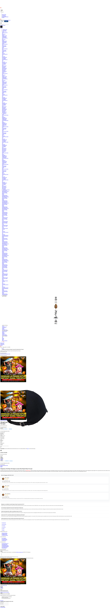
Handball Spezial (4, 331)
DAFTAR (2, 458)
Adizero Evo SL (4, 334)
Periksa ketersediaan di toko (4, 465)
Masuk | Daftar (4, 14)
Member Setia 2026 (4, 533)
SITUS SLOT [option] (2, 436)
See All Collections (4, 335)
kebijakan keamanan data (19, 552)
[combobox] (4, 24)
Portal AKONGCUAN (5, 543)
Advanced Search (2, 25)
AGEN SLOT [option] (2, 438)
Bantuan (3, 17)
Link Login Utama (4, 544)
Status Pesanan (4, 524)
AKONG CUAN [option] (1, 444)
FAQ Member (4, 538)
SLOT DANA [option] (2, 437)
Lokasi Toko (4, 15)
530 (2, 336)
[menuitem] (5, 29)
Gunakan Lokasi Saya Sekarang (4, 592)
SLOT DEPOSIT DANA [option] (1, 440)
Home (3, 348)
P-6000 (3, 328)
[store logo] (7, 20)
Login (2, 21)
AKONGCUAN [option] (2, 435)
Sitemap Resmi (4, 540)
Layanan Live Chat (4, 539)
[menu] (55, 185)
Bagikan (1, 466)
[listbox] (21, 440)
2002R (3, 338)
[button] (2, 392)
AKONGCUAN (28, 470)
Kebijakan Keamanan (5, 535)
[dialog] (55, 591)
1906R (3, 339)
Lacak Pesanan (2, 344)
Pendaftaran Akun (4, 534)
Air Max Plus (4, 327)
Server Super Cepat (4, 547)
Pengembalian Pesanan (5, 16)
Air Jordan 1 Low (4, 326)
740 (2, 337)
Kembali (3, 528)
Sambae (3, 333)
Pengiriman (3, 525)
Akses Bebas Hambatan (5, 546)
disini (28, 448)
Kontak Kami (4, 522)
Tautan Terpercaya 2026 (5, 545)
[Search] (1, 27)
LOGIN (1, 457)
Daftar (6, 21)
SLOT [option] (1, 442)
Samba (3, 332)
